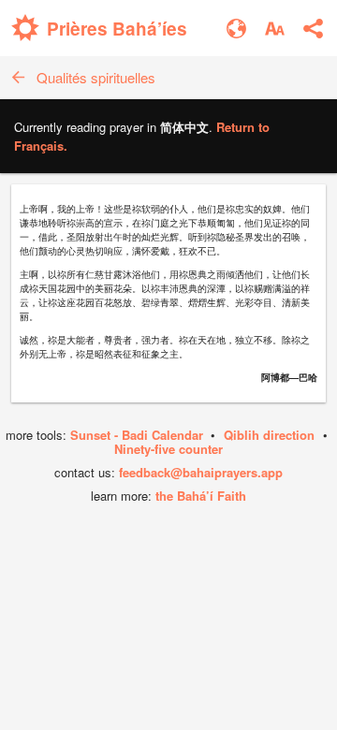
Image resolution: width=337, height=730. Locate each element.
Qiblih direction (269, 435)
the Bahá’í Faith (200, 495)
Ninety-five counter (168, 449)
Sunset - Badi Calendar (136, 435)
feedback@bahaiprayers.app (201, 472)
